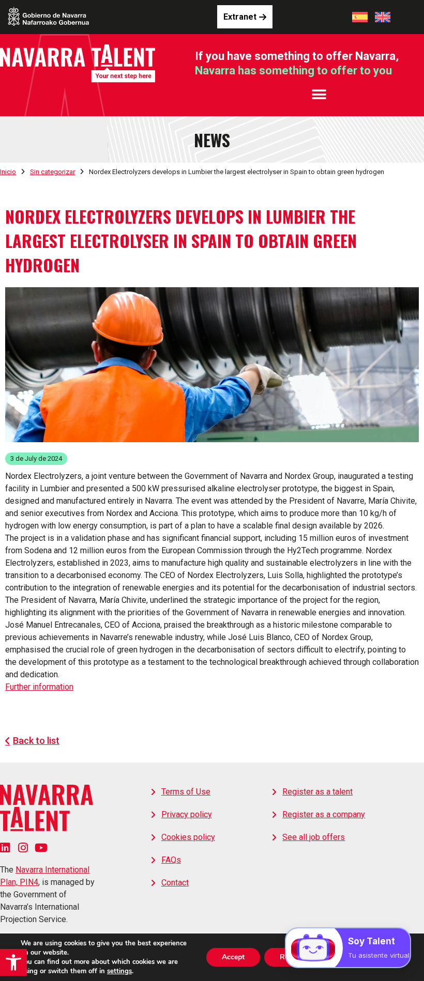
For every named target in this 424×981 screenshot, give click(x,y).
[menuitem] (360, 17)
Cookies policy (188, 837)
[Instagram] (23, 847)
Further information (39, 687)
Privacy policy (186, 814)
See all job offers (313, 837)
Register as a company (323, 814)
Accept (233, 957)
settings (119, 971)
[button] (13, 962)
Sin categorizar (52, 172)
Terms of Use (185, 792)
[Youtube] (41, 847)
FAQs (171, 860)
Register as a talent (317, 792)
